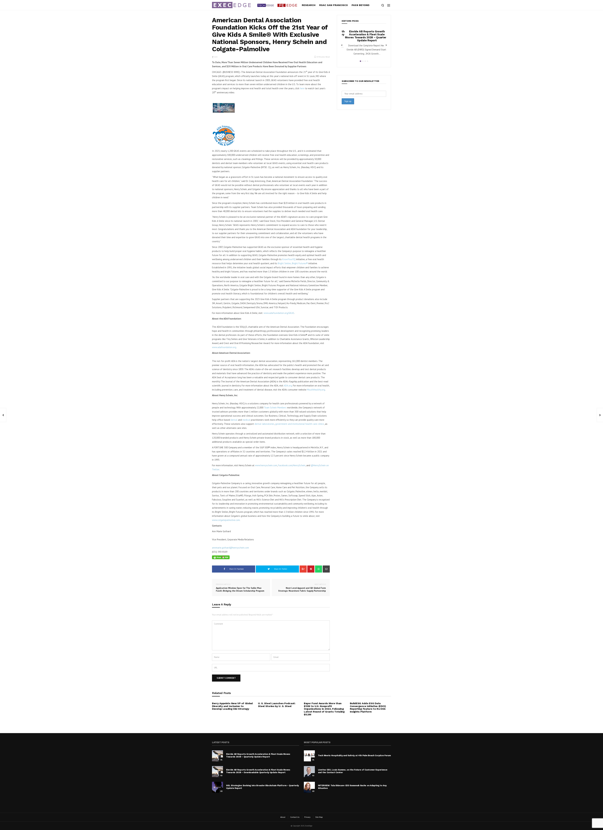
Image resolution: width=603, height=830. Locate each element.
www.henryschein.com (266, 465)
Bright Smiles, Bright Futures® (293, 263)
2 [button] (363, 61)
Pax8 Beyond (360, 5)
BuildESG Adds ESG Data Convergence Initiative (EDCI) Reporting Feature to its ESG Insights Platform (368, 707)
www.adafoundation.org (224, 347)
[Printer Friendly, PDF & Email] (221, 557)
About (282, 817)
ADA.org (288, 385)
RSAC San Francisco (333, 5)
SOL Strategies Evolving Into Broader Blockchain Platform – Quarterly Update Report (367, 34)
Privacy (307, 817)
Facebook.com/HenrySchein (291, 465)
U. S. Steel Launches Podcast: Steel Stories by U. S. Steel (277, 705)
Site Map (319, 817)
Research (308, 5)
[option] (367, 42)
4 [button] (367, 61)
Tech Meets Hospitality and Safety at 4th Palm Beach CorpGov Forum (354, 755)
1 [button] (360, 61)
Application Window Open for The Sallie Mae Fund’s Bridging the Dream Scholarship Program (240, 587)
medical (246, 419)
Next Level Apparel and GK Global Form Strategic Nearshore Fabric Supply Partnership (302, 587)
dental (234, 419)
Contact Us (294, 817)
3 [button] (365, 61)
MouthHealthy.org (316, 389)
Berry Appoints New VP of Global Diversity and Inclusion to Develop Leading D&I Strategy (232, 706)
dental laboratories (264, 423)
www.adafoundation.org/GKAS (279, 312)
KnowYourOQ (289, 259)
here (302, 88)
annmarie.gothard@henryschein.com (230, 547)
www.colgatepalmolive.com (226, 520)
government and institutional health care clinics (299, 423)
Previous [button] (341, 45)
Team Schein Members (275, 407)
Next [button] (386, 45)
